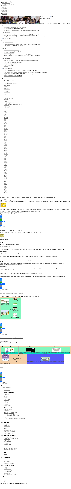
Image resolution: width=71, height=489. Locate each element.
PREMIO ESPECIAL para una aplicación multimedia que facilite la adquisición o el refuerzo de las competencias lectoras (45, 361)
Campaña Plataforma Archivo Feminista (7, 2)
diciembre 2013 (6, 170)
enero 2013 (5, 178)
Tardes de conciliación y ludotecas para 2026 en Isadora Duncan (12, 51)
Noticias (6, 101)
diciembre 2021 (6, 117)
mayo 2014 (5, 166)
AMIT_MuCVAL (6, 396)
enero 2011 (5, 191)
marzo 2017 (5, 145)
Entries (1, 484)
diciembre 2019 (6, 129)
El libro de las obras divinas (7, 64)
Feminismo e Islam (4, 14)
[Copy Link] (35, 222)
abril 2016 (5, 151)
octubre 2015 (5, 155)
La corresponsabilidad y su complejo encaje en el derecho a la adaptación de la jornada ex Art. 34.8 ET (17, 34)
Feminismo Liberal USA (5, 8)
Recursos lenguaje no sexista (7, 460)
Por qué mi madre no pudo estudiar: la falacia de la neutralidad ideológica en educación (15, 74)
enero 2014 (5, 169)
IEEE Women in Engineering (7, 471)
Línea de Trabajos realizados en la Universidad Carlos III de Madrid (12, 104)
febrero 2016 (5, 152)
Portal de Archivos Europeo (7, 417)
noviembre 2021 (6, 118)
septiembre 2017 (6, 142)
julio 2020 (5, 125)
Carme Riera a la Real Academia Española (9, 43)
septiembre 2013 (6, 172)
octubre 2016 (5, 148)
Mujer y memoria (6, 443)
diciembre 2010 (6, 192)
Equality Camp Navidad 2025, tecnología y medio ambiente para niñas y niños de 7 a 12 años (16, 54)
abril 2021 (5, 120)
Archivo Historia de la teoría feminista (8, 424)
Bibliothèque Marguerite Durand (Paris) (9, 413)
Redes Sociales (7, 107)
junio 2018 (5, 137)
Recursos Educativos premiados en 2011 (11, 293)
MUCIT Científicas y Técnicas (8, 405)
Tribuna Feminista (8, 68)
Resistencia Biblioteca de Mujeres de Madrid (11, 83)
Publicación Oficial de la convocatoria (18, 212)
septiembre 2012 (6, 180)
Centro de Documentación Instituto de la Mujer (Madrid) (11, 416)
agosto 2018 (5, 135)
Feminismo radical (4, 11)
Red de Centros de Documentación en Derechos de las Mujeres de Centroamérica (14, 418)
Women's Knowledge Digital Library (8, 433)
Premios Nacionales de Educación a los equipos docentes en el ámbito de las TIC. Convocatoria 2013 (28, 197)
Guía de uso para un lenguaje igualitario (9, 459)
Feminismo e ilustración (7, 85)
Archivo (3, 390)
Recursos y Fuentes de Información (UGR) (9, 431)
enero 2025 (5, 112)
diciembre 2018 (6, 133)
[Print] (35, 224)
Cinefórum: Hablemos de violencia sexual (9, 53)
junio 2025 (5, 111)
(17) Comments (2, 289)
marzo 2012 (5, 184)
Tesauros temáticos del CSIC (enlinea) (9, 463)
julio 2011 (5, 188)
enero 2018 (5, 140)
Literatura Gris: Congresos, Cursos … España (9, 449)
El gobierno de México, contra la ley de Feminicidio (10, 73)
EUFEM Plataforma (6, 400)
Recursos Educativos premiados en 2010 (11, 338)
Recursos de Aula (7, 106)
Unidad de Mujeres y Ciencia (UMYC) (9, 432)
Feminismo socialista (6, 88)
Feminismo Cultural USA (5, 10)
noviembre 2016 (6, 147)
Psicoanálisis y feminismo (5, 12)
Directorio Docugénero (7, 425)
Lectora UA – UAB (9, 42)
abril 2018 (5, 138)
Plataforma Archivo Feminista (6, 3)
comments (4, 484)
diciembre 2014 (6, 162)
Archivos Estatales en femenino (8, 409)
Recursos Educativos (6, 105)
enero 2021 (5, 122)
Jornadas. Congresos (6, 103)
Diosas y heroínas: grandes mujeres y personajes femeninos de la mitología (13, 61)
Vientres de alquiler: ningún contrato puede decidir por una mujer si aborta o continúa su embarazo (16, 70)
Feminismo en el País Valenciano (8, 441)
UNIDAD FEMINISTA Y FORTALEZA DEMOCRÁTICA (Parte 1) (13, 76)
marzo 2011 (5, 190)
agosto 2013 (5, 173)
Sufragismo (5, 86)
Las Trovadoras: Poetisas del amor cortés (9, 63)
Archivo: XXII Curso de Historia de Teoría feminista (9, 4)
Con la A (6, 48)
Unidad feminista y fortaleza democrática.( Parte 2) (10, 75)
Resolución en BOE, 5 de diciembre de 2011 (33, 296)
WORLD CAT (6, 420)
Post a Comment (2, 226)
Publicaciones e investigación (9, 102)
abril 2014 (5, 167)
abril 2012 (5, 183)
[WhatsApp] (35, 220)
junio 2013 (5, 174)
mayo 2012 (5, 182)
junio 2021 (5, 119)
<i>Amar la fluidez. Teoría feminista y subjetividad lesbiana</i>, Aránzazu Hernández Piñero (16, 46)
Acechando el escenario (7, 29)
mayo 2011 (5, 189)
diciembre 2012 (6, 179)
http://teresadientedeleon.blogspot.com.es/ (32, 260)
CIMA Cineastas (6, 398)
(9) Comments (2, 334)
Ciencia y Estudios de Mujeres (8, 98)
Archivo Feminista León (7, 439)
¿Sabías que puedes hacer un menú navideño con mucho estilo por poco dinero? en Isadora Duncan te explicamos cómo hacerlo (20, 55)
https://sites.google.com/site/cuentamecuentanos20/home (14, 264)
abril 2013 (5, 176)
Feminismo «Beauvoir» (5, 9)
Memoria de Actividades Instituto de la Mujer (9, 427)
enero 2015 (5, 161)
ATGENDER (5, 467)
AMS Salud (5, 397)
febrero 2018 (5, 139)
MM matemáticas (6, 404)
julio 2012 (5, 181)
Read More (6, 289)
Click (1, 214)
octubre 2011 (5, 187)
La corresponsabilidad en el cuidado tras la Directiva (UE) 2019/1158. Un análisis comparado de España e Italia (18, 35)
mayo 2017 (5, 144)
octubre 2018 (5, 134)
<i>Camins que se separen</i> (8, 45)
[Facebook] (35, 216)
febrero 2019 (5, 132)
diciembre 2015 (6, 154)
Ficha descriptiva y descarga (5, 304)
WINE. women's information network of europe (10, 474)
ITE (0, 363)
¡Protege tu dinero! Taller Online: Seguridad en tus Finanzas (11, 50)
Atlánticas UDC (8, 25)
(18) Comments (2, 383)
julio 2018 (5, 136)
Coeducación (5, 99)
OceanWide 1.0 (63, 486)
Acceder (5, 479)
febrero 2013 (5, 177)
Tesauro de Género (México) (7, 461)
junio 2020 (5, 126)
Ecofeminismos (6, 91)
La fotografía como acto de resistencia (8, 28)
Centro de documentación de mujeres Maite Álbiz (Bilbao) (11, 415)
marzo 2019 (5, 131)
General (5, 100)
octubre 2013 (5, 171)
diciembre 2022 (6, 113)
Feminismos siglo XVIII (5, 5)
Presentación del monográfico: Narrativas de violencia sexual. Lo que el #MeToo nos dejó (15, 30)
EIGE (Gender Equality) (7, 468)
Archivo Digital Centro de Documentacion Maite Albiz (11, 438)
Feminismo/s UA (8, 38)
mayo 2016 (5, 150)
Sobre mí (5, 94)
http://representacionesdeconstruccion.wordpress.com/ (35, 273)
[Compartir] (35, 225)
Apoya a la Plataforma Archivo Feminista (7, 1)
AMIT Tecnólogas (6, 395)
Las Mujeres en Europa (7, 473)
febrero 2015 (5, 160)
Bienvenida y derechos (45, 18)
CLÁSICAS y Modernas (7, 399)
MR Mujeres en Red (6, 428)
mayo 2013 (5, 175)
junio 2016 (5, 149)
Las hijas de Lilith (6, 66)
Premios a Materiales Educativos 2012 (11, 230)
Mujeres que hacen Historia (7, 455)
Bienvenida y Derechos (7, 82)
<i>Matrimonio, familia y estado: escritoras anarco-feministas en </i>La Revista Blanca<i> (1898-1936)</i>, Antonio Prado (20, 44)
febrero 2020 (5, 127)
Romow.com (69, 486)
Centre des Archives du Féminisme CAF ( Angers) (10, 414)
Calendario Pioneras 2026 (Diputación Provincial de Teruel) (11, 62)
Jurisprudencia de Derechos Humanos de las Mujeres (10, 448)
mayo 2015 (5, 158)
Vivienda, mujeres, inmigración (8, 52)
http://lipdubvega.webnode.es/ (53, 256)
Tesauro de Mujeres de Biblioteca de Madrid (9, 462)
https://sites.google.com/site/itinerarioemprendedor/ (7, 269)
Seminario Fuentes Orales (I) (7, 444)
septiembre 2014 (6, 164)
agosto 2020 (5, 124)
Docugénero (7, 58)
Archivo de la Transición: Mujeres (8, 437)
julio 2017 (5, 143)
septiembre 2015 (6, 156)
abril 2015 (5, 159)
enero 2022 (5, 116)
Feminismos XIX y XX (5, 7)
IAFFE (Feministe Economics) (8, 470)
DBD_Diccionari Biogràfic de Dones (8, 440)
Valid (6, 480)
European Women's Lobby (7, 469)
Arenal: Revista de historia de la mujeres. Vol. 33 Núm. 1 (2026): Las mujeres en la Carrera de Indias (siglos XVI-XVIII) (19, 60)
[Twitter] (35, 217)
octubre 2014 (5, 163)
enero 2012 (5, 185)
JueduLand (1, 367)
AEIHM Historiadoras (6, 394)
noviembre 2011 (6, 186)
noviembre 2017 (6, 141)
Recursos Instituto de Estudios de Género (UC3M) (10, 430)
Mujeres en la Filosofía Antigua (8, 65)
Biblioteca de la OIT (6, 410)
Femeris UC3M (8, 32)
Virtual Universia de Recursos (7, 450)
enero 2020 (5, 128)
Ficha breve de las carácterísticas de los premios (6, 212)
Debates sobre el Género (5, 13)
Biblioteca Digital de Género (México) (9, 411)
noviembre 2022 (6, 114)
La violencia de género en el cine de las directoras (10, 27)
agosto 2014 (5, 165)
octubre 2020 (5, 123)
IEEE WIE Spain (6, 402)
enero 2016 (5, 153)
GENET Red (5, 401)
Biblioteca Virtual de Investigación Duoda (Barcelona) (11, 412)
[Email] (35, 218)
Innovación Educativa (6, 232)
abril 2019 (5, 130)
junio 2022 (5, 115)
